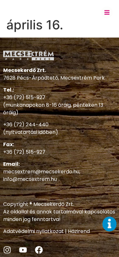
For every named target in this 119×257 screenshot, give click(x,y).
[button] (107, 12)
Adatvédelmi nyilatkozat (33, 231)
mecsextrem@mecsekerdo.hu (41, 171)
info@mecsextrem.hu (30, 179)
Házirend (79, 231)
